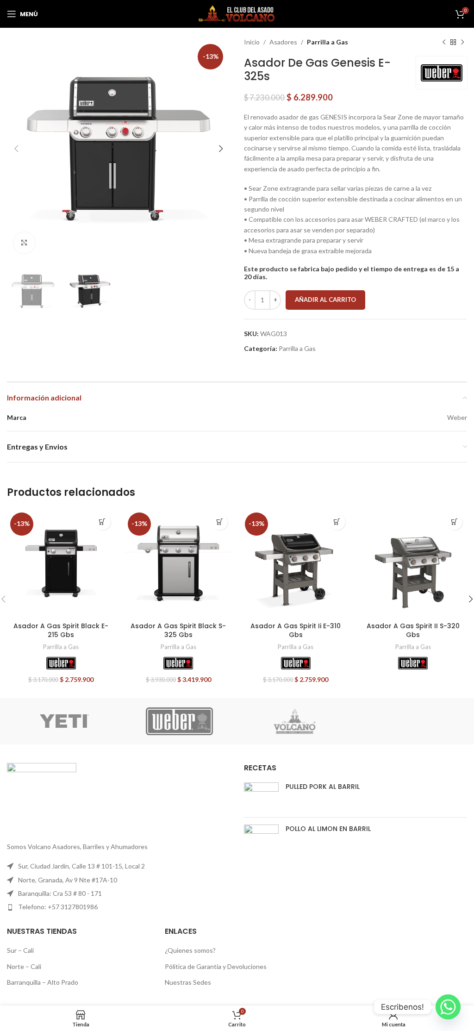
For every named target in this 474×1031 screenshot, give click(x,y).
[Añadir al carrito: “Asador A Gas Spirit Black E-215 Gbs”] (102, 522)
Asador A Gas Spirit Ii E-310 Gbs (295, 630)
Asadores (283, 42)
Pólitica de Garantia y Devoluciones (216, 966)
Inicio (252, 42)
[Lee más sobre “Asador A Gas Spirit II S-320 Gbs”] (454, 522)
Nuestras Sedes (188, 982)
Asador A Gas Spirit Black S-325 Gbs (178, 630)
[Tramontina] (409, 721)
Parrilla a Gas (327, 42)
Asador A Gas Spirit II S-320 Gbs (413, 630)
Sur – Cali (20, 950)
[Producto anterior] (444, 42)
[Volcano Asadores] (294, 721)
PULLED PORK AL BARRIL (323, 786)
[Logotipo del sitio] (237, 13)
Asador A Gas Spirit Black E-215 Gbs (60, 630)
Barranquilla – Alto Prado (42, 982)
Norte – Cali (24, 966)
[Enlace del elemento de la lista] (118, 907)
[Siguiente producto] (462, 42)
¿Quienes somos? (190, 950)
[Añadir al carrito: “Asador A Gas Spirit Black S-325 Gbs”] (220, 522)
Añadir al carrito (325, 299)
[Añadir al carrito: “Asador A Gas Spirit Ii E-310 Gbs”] (337, 522)
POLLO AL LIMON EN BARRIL (328, 828)
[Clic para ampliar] (24, 242)
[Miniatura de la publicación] (261, 796)
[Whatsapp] (448, 1006)
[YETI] (64, 721)
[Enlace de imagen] (41, 796)
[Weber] (61, 663)
